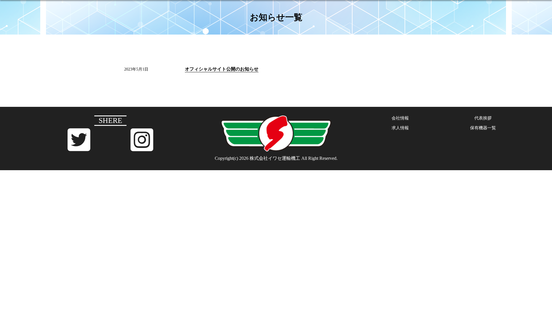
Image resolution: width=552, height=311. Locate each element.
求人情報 (400, 128)
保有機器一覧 (483, 128)
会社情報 (400, 118)
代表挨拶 (483, 118)
